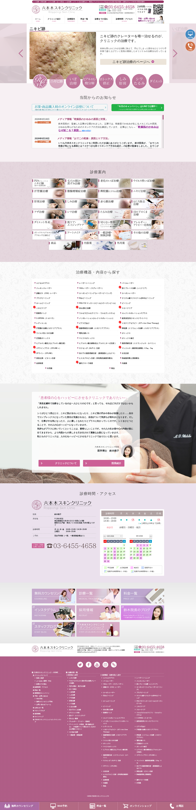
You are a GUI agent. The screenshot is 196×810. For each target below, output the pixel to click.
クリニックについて (66, 463)
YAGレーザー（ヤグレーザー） (91, 288)
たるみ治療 (114, 214)
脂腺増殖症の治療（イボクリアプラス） (94, 328)
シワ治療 (81, 214)
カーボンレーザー (129, 293)
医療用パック (41, 313)
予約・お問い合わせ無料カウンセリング (146, 19)
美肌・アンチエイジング (81, 224)
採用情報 (98, 613)
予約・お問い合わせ (41, 696)
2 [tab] (56, 81)
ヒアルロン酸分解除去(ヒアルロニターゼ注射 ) (97, 343)
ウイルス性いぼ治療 (147, 183)
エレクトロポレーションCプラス (134, 313)
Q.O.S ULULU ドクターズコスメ (98, 629)
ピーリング (126, 303)
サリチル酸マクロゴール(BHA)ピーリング (138, 298)
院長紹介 (116, 463)
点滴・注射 (48, 235)
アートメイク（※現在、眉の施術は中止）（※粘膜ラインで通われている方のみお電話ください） (82, 727)
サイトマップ (39, 716)
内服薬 (98, 245)
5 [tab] (106, 81)
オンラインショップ (140, 806)
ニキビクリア (41, 308)
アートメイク (81, 235)
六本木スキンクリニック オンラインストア (48, 721)
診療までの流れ (101, 20)
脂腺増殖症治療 (81, 193)
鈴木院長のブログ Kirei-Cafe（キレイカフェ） (142, 613)
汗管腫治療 (48, 193)
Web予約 (39, 698)
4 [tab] (89, 81)
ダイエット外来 (74, 712)
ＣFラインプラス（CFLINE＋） (48, 348)
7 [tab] (139, 81)
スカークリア (127, 308)
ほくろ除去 (147, 204)
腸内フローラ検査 (86, 363)
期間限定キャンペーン (42, 693)
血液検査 (39, 363)
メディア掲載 (44, 122)
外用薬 (131, 245)
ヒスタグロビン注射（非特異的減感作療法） (96, 358)
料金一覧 (84, 20)
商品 (65, 245)
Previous (13, 53)
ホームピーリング (43, 303)
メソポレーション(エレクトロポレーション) (96, 318)
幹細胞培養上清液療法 (130, 358)
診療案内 (71, 20)
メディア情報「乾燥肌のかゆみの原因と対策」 (82, 119)
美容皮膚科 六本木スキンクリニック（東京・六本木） (57, 9)
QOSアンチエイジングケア (86, 652)
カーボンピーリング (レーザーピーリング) (95, 293)
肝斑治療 (48, 204)
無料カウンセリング (53, 596)
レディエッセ (41, 323)
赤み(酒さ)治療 (85, 308)
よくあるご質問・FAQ (43, 681)
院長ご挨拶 (40, 678)
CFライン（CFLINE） (44, 353)
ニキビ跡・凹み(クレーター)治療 (48, 183)
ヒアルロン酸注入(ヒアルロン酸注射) (50, 343)
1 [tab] (40, 81)
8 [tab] (156, 81)
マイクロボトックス (87, 338)
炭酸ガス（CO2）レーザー (46, 293)
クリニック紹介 (54, 20)
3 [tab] (73, 81)
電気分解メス (84, 333)
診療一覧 (98, 596)
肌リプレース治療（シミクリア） (135, 288)
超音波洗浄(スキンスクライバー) (134, 318)
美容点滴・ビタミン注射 (45, 358)
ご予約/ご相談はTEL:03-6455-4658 (116, 7)
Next (182, 53)
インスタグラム (53, 613)
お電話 (179, 806)
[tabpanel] (98, 53)
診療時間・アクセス (124, 20)
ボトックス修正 (128, 338)
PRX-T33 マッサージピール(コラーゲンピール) (97, 303)
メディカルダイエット (48, 224)
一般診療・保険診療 (114, 235)
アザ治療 (48, 214)
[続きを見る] (86, 131)
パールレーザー (128, 283)
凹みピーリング (85, 298)
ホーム (38, 20)
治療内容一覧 (73, 672)
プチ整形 (114, 224)
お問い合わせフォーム (43, 704)
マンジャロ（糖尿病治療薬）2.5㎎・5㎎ (137, 348)
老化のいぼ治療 (114, 183)
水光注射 (125, 353)
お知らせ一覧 (39, 707)
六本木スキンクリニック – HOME (46, 672)
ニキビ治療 (147, 193)
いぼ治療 (72, 692)
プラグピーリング (43, 298)
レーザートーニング (87, 283)
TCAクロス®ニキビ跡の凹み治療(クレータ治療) (82, 682)
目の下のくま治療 (147, 214)
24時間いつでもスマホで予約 (150, 9)
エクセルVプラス (43, 283)
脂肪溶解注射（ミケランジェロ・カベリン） (139, 343)
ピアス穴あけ (84, 323)
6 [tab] (122, 81)
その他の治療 (147, 235)
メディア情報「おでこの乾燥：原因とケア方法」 (83, 138)
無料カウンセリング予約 (44, 701)
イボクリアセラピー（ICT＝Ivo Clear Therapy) (140, 323)
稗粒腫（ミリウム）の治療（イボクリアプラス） (141, 328)
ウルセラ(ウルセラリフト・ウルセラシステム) (97, 313)
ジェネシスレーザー (44, 288)
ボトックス (126, 333)
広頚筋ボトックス (43, 338)
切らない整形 (73, 718)
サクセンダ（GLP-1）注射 (89, 348)
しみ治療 (81, 204)
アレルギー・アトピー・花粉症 (147, 224)
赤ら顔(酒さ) (114, 204)
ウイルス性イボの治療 (45, 333)
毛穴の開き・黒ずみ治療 (81, 183)
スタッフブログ (53, 629)
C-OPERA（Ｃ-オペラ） (45, 318)
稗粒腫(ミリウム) (114, 193)
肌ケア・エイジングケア (77, 715)
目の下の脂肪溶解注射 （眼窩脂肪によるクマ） (97, 353)
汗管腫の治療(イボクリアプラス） (49, 328)
